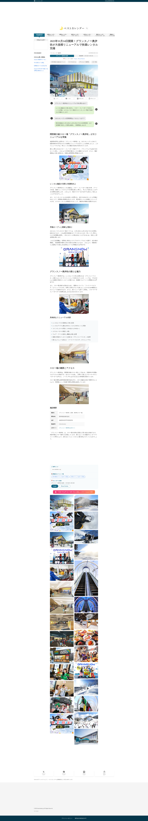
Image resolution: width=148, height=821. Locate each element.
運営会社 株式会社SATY (80, 818)
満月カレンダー (100, 35)
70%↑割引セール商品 (39, 62)
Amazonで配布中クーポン (40, 59)
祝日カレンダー (75, 35)
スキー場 (94, 62)
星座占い (112, 35)
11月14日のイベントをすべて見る (60, 476)
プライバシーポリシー (67, 818)
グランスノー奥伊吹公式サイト (67, 428)
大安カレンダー (87, 35)
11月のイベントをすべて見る (77, 476)
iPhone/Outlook (81, 58)
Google (75, 58)
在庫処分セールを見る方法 (40, 65)
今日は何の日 (39, 35)
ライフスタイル (72, 62)
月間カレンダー (63, 35)
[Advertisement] (74, 12)
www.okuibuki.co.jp (56, 469)
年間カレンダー (51, 35)
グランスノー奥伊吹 (84, 62)
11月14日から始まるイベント (58, 62)
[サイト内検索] (86, 28)
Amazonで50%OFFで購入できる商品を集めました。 (41, 69)
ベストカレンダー (39, 0)
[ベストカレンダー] (72, 28)
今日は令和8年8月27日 (109, 0)
